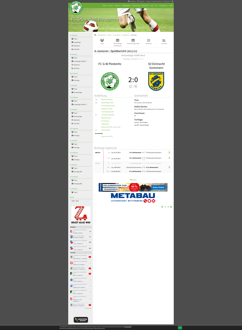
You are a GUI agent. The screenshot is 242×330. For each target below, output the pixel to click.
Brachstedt (75, 237)
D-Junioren (73, 109)
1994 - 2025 (75, 201)
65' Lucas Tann (115, 127)
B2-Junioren (74, 73)
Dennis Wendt (105, 130)
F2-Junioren (74, 177)
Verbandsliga (77, 92)
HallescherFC (76, 264)
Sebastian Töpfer (106, 109)
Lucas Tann (104, 136)
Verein (110, 5)
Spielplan (76, 46)
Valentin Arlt (105, 127)
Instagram (142, 1)
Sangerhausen (76, 287)
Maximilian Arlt (106, 118)
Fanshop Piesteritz (157, 1)
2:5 (90, 231)
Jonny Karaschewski (107, 115)
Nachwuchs (126, 5)
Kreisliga (76, 80)
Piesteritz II (80, 243)
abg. (90, 242)
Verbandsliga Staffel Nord (117, 45)
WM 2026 (166, 1)
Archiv (72, 197)
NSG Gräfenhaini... (77, 258)
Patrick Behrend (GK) (108, 106)
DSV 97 (74, 281)
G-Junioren (73, 189)
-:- (90, 263)
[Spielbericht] (169, 152)
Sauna (171, 5)
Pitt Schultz (105, 121)
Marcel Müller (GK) (107, 103)
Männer (117, 5)
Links (152, 5)
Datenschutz (128, 326)
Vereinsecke (136, 5)
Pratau (74, 243)
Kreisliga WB (77, 172)
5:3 (90, 236)
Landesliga (77, 42)
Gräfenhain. (81, 305)
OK (180, 328)
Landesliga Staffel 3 (79, 61)
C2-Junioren (74, 97)
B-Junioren (73, 54)
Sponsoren (145, 5)
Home (105, 5)
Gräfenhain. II (83, 269)
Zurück (134, 180)
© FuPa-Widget (88, 308)
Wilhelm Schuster (107, 99)
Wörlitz (74, 275)
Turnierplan (162, 5)
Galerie (148, 1)
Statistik (76, 49)
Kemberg (75, 233)
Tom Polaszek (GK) (107, 112)
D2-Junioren (74, 128)
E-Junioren (73, 140)
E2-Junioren (74, 152)
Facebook (132, 1)
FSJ (156, 5)
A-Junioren (73, 35)
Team (75, 39)
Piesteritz (80, 233)
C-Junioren (73, 85)
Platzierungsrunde (133, 43)
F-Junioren (73, 165)
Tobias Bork (105, 124)
